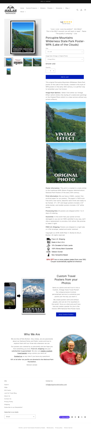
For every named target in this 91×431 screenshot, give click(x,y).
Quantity (48, 67)
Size (47, 48)
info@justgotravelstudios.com (56, 384)
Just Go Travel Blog (10, 393)
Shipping (7, 404)
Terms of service (68, 427)
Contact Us (7, 399)
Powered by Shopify (40, 427)
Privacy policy (58, 427)
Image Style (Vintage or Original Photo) (57, 56)
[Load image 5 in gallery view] (8, 71)
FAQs (5, 387)
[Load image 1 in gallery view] (8, 62)
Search (6, 384)
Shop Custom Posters (66, 314)
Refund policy (50, 427)
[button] (32, 8)
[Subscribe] (33, 417)
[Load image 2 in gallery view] (18, 62)
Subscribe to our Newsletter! (13, 407)
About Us (7, 396)
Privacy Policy (8, 401)
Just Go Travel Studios (29, 427)
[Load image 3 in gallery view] (27, 62)
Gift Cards (7, 390)
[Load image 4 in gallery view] (37, 62)
